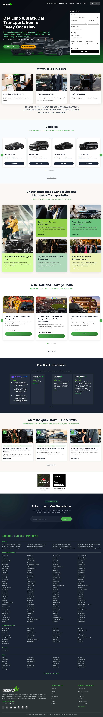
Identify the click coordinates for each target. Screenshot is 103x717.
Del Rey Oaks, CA (31, 583)
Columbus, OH (56, 657)
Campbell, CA (56, 587)
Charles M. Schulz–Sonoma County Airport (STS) (89, 544)
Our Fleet (54, 691)
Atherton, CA (30, 587)
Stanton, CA (80, 639)
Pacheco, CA (5, 604)
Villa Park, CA (5, 641)
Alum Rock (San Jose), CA (84, 585)
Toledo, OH (55, 665)
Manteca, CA (30, 594)
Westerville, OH (30, 659)
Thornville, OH (30, 657)
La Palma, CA (30, 634)
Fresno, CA (55, 621)
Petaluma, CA (5, 574)
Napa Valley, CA (30, 560)
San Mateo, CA (30, 608)
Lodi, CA (29, 579)
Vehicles (78, 3)
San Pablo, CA (5, 576)
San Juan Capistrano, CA (33, 639)
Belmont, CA (55, 562)
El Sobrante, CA (30, 591)
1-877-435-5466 (12, 47)
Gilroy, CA (55, 559)
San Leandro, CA (82, 606)
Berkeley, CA (5, 564)
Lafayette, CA (56, 592)
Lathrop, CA (55, 570)
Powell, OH (29, 663)
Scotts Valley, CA (56, 609)
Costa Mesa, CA (5, 628)
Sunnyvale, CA (30, 611)
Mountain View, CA (6, 560)
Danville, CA (55, 589)
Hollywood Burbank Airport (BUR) (85, 546)
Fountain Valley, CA (82, 630)
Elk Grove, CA (81, 577)
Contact (85, 3)
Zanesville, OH (5, 669)
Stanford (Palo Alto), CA (83, 609)
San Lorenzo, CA (5, 608)
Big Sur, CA (80, 583)
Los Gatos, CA (5, 594)
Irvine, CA (80, 632)
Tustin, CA (80, 641)
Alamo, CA (80, 560)
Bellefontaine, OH (31, 661)
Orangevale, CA (5, 619)
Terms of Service (73, 714)
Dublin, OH (4, 661)
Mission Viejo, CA (82, 635)
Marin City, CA (56, 594)
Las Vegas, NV (5, 650)
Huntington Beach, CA (58, 632)
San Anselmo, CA (6, 606)
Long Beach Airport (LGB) (33, 548)
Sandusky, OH (56, 667)
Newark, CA (30, 598)
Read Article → (7, 458)
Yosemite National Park (58, 619)
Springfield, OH (81, 659)
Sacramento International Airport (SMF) (61, 544)
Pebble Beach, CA (57, 581)
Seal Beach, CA (5, 643)
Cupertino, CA (5, 589)
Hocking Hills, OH (82, 665)
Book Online (54, 703)
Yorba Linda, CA (56, 641)
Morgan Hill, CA (56, 572)
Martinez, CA (5, 596)
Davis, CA (29, 572)
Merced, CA (30, 621)
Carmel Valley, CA (57, 574)
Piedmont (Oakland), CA (7, 602)
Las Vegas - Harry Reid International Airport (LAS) (64, 548)
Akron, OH (4, 657)
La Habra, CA (5, 634)
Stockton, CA (30, 577)
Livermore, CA (81, 570)
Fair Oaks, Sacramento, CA (33, 619)
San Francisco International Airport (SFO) (11, 544)
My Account (95, 3)
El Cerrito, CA (5, 591)
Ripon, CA (55, 604)
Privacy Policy (64, 714)
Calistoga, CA (30, 566)
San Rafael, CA (56, 608)
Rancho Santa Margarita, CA (84, 637)
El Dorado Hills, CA (6, 617)
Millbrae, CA (81, 594)
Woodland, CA (56, 615)
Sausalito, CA (30, 609)
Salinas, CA (80, 574)
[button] (49, 170)
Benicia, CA (80, 562)
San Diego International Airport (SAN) (10, 548)
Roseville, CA (5, 579)
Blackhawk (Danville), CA (33, 564)
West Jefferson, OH (6, 665)
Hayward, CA (30, 559)
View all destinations (51, 673)
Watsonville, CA (81, 579)
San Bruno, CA (30, 606)
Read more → (7, 269)
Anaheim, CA (55, 628)
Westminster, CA (31, 641)
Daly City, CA (30, 589)
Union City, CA (5, 613)
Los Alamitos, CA (56, 635)
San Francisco (60, 490)
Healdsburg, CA (81, 557)
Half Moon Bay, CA (82, 559)
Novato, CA (55, 598)
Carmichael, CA (81, 617)
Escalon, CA (55, 591)
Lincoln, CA (80, 619)
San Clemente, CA (6, 639)
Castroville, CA (56, 583)
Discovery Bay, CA (82, 589)
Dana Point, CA (56, 630)
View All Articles (51, 465)
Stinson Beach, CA (6, 611)
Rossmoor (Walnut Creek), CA (85, 604)
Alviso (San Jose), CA (7, 587)
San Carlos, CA (56, 606)
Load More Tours (51, 351)
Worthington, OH (56, 659)
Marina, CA (4, 583)
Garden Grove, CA (31, 632)
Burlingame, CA (5, 566)
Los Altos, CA (81, 592)
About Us (54, 688)
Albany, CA (29, 562)
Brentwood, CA (81, 564)
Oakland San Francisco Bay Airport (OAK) (36, 544)
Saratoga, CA (5, 609)
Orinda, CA (4, 600)
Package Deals (63, 3)
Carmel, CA (4, 581)
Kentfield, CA (30, 592)
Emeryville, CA (81, 568)
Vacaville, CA (30, 613)
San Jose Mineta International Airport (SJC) (12, 546)
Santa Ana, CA (56, 639)
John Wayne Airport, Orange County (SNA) (62, 546)
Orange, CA (30, 637)
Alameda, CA (55, 560)
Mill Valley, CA (56, 596)
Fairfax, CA (80, 591)
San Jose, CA (5, 557)
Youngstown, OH (82, 667)
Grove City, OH (56, 663)
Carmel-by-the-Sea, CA (58, 566)
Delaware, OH (81, 657)
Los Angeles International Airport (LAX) (36, 546)
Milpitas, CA (80, 596)
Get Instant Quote (28, 47)
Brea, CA (80, 628)
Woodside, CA (81, 613)
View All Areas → (82, 706)
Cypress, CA (30, 630)
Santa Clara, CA (30, 576)
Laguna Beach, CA (57, 634)
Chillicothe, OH (30, 667)
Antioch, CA (4, 562)
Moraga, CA (4, 598)
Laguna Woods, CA (6, 635)
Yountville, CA (30, 557)
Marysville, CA (81, 621)
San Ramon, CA (81, 608)
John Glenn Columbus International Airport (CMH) (89, 548)
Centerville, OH (56, 661)
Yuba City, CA (5, 621)
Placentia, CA (56, 637)
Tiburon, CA (55, 611)
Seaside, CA (81, 581)
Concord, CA (5, 568)
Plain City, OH (5, 663)
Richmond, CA (30, 604)
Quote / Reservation (52, 3)
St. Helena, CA (56, 557)
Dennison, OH (81, 661)
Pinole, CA (29, 602)
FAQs (53, 698)
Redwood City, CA (82, 600)
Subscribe (66, 519)
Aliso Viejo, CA (30, 628)
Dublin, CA (55, 568)
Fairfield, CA (4, 570)
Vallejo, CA (55, 613)
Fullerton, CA (5, 632)
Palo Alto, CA (56, 600)
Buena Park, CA (5, 630)
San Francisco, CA (82, 555)
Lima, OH (4, 667)
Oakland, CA (30, 555)
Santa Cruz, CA (56, 576)
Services (71, 3)
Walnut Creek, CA (57, 577)
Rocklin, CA (4, 559)
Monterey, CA (5, 555)
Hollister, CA (4, 585)
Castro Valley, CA (82, 587)
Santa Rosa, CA (81, 576)
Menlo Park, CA (30, 596)
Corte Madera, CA (31, 568)
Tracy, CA (80, 611)
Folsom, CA (4, 615)
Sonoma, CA (4, 577)
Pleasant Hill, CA (56, 602)
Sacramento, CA (56, 555)
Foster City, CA (30, 585)
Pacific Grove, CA (31, 581)
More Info (18, 333)
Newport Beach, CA (6, 637)
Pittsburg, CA (30, 574)
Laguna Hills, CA (81, 634)
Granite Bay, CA (30, 617)
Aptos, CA (55, 579)
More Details (14, 163)
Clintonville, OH (30, 665)
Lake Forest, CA (30, 635)
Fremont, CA (30, 570)
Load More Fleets (51, 178)
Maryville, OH (5, 659)
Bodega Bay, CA (56, 564)
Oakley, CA (80, 598)
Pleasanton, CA (81, 602)
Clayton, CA (80, 566)
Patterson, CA (81, 572)
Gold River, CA (81, 615)
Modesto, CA (5, 572)
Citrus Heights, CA (57, 617)
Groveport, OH (81, 663)
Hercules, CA (5, 592)
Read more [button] (14, 390)
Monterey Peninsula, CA (58, 585)
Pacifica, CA (30, 600)
